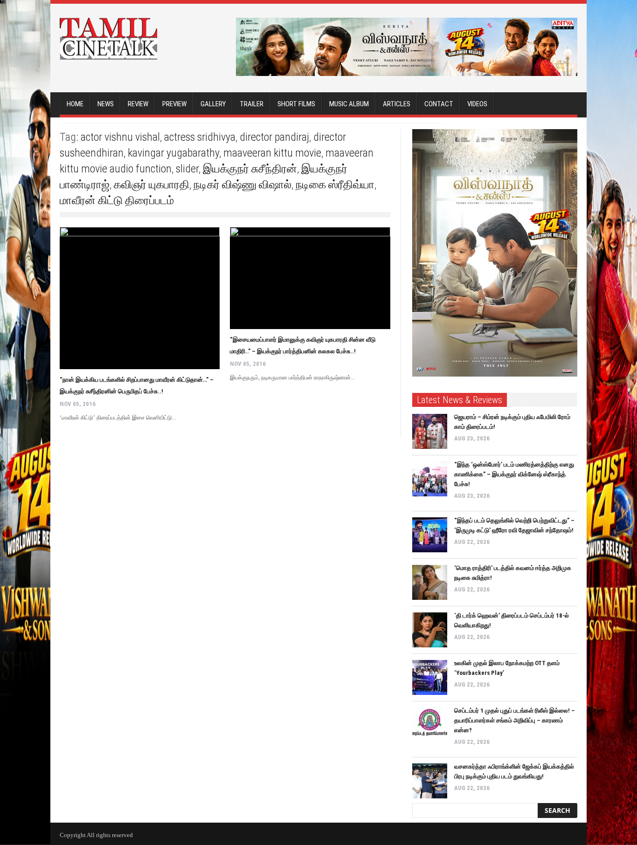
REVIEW (138, 104)
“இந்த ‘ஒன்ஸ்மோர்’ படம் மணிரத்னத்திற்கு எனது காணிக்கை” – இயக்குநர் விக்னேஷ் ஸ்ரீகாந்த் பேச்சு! (514, 474)
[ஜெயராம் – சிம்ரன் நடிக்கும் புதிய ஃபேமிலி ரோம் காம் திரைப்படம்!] (429, 431)
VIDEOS (477, 104)
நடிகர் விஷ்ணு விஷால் (242, 184)
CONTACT (438, 104)
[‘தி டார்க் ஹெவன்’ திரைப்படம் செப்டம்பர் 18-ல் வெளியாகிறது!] (429, 629)
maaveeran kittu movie (272, 152)
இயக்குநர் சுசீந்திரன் (250, 168)
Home (75, 104)
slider (187, 168)
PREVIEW (174, 104)
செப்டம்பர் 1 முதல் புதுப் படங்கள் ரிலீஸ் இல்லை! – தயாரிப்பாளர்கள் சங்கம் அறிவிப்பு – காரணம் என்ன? (514, 720)
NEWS (105, 104)
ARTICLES (396, 104)
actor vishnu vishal (120, 137)
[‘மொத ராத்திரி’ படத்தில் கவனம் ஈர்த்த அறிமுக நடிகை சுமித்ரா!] (429, 582)
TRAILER (251, 104)
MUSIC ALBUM (349, 104)
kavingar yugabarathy (173, 152)
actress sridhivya (199, 137)
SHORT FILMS (296, 104)
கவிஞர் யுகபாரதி (151, 184)
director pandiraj (274, 137)
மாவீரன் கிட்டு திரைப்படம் (117, 200)
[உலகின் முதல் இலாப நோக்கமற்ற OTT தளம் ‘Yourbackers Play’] (429, 677)
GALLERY (213, 104)
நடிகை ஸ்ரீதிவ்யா (335, 184)
